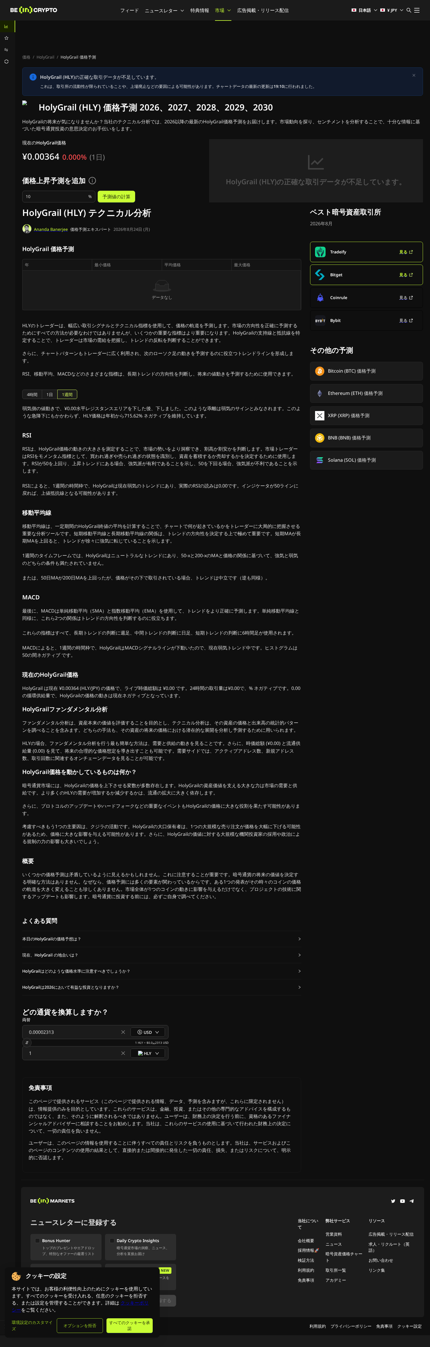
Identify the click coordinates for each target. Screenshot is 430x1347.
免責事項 (306, 1280)
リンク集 (377, 1270)
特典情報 (199, 10)
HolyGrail (45, 57)
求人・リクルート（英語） (389, 1247)
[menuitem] (7, 26)
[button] (161, 939)
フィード (129, 10)
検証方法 (306, 1260)
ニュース (334, 1244)
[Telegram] (412, 1201)
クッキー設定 (409, 1326)
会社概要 (306, 1240)
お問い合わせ (381, 1260)
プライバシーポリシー (351, 1326)
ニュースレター (161, 10)
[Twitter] (393, 1201)
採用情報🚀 (308, 1250)
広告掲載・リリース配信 (263, 10)
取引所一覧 (336, 1270)
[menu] (7, 44)
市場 (219, 10)
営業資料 (334, 1234)
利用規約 (306, 1270)
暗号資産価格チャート (344, 1257)
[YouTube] (402, 1201)
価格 (26, 57)
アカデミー (336, 1280)
